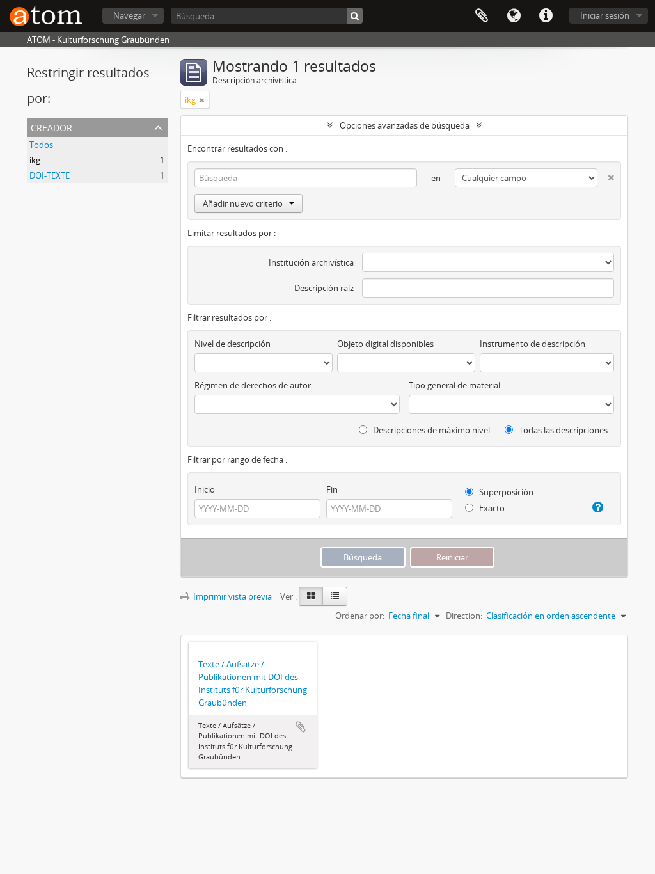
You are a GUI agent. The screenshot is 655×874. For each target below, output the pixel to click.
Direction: (464, 615)
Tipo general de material (454, 385)
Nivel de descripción (232, 343)
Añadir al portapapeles (300, 726)
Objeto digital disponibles (385, 343)
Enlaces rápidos (546, 16)
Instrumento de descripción (532, 343)
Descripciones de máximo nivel (430, 430)
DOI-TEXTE (49, 175)
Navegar (129, 15)
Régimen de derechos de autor (252, 385)
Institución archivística (311, 262)
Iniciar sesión (604, 15)
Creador (51, 126)
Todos (41, 144)
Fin (332, 489)
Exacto (491, 508)
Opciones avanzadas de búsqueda (405, 125)
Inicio (204, 489)
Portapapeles (482, 16)
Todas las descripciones (562, 430)
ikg (34, 160)
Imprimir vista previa (231, 596)
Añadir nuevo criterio (243, 203)
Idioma (514, 16)
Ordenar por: (359, 615)
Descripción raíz (324, 288)
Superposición (505, 492)
